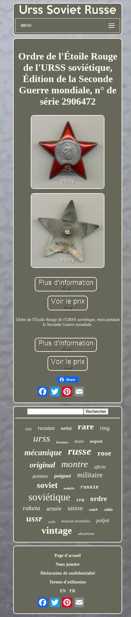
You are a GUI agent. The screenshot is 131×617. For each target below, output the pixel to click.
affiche (100, 467)
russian (46, 428)
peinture (40, 476)
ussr (34, 518)
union (75, 508)
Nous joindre (68, 564)
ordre (98, 499)
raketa (31, 508)
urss (41, 438)
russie (89, 487)
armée (54, 508)
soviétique (49, 497)
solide (108, 509)
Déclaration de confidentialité (68, 573)
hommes (62, 442)
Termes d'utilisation (67, 582)
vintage (56, 530)
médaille (69, 488)
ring (105, 428)
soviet (47, 485)
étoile (79, 441)
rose (104, 453)
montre (74, 464)
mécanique (43, 452)
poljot (102, 520)
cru (80, 500)
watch (93, 509)
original (42, 464)
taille (51, 522)
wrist (66, 428)
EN (63, 591)
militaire (90, 475)
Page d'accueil (68, 555)
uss (29, 428)
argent (96, 441)
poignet (62, 476)
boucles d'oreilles (76, 521)
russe (79, 451)
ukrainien (86, 533)
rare (86, 426)
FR (72, 591)
